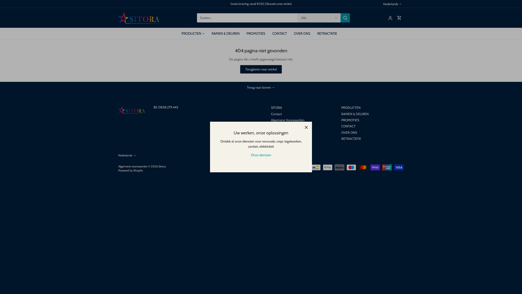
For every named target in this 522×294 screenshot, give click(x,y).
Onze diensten (261, 155)
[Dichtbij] (306, 127)
